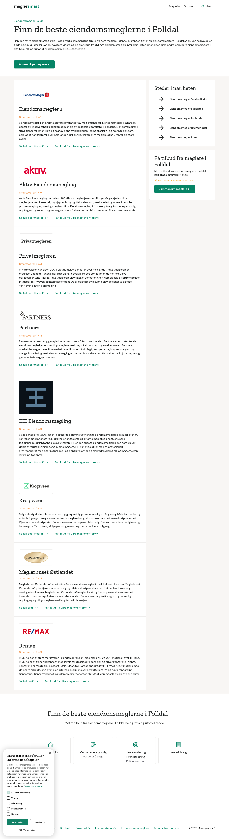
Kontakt (65, 828)
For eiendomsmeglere (135, 828)
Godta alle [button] (17, 822)
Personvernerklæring (34, 786)
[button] (28, 830)
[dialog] (28, 792)
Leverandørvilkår (105, 828)
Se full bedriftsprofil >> (33, 146)
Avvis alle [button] (40, 822)
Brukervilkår (82, 828)
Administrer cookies (166, 828)
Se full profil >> (28, 607)
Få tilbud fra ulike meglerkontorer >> (67, 607)
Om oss (188, 6)
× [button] (50, 753)
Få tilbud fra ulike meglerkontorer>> (77, 146)
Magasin (174, 6)
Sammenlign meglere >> (34, 64)
